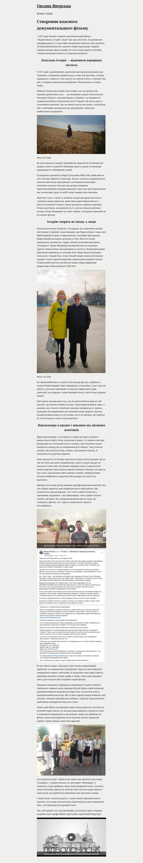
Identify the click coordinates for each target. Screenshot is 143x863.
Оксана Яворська (54, 5)
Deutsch (40, 13)
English (49, 13)
